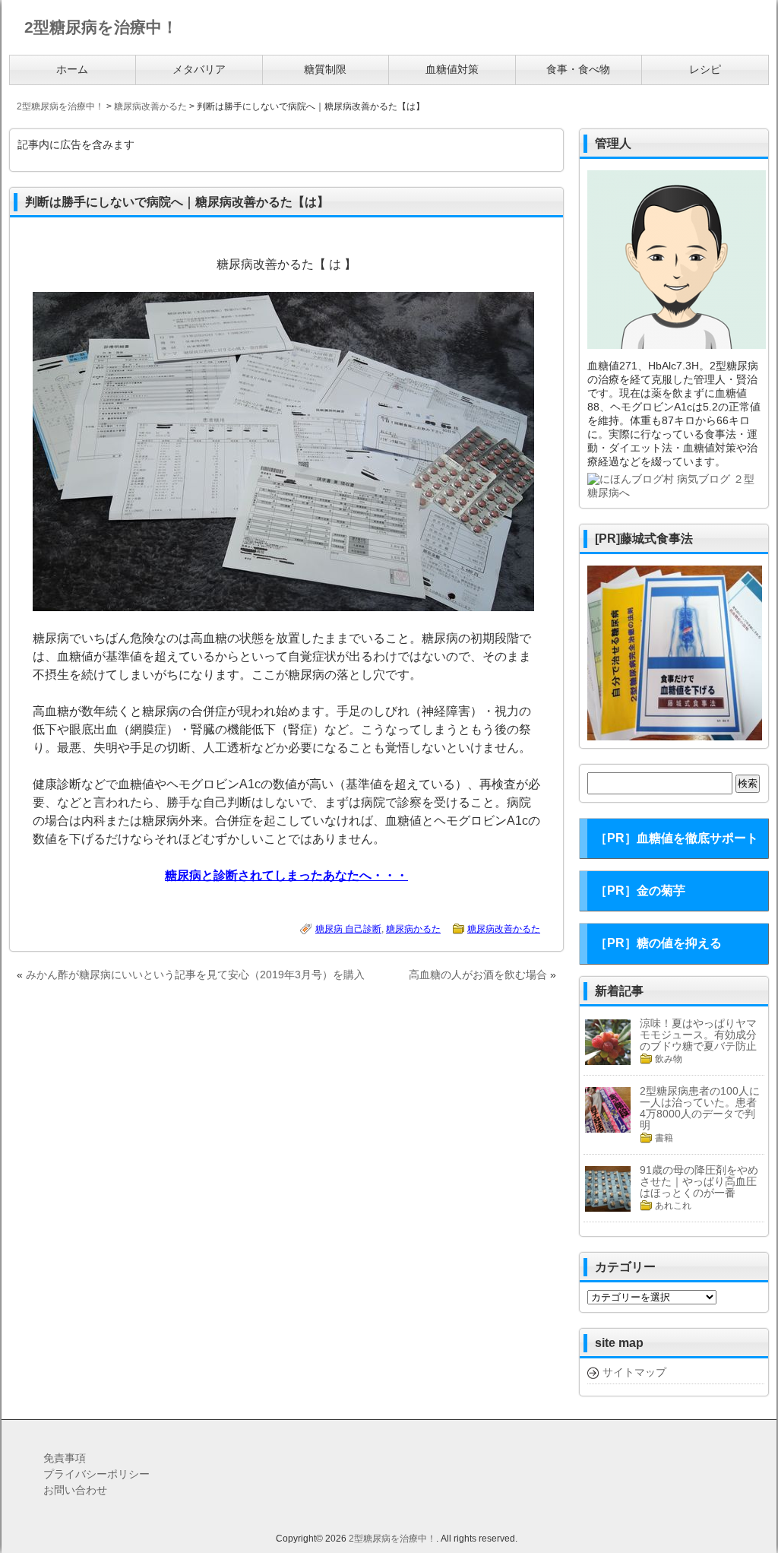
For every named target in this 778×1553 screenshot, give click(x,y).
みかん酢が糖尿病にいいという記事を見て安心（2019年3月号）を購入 (195, 974)
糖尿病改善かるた (503, 929)
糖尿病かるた (413, 929)
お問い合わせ (75, 1490)
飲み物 (668, 1059)
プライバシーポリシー (96, 1474)
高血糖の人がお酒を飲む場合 (478, 974)
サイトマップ (634, 1372)
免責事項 (64, 1458)
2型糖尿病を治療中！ (392, 1538)
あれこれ (673, 1205)
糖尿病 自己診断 (348, 929)
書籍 (664, 1138)
